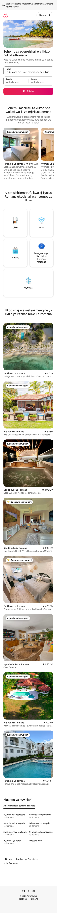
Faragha (23, 899)
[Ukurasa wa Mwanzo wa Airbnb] (5, 15)
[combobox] (28, 72)
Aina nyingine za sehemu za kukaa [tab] (19, 805)
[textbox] (16, 82)
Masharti (34, 899)
